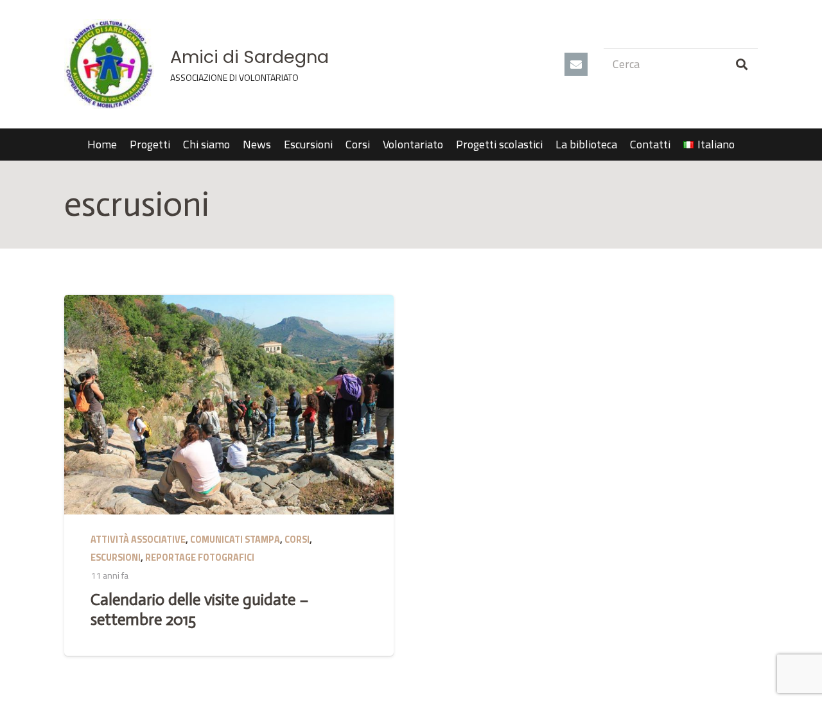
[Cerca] (742, 64)
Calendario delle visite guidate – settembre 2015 (200, 609)
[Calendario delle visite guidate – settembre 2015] (229, 404)
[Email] (576, 64)
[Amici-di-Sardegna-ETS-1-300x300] (109, 64)
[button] (742, 144)
